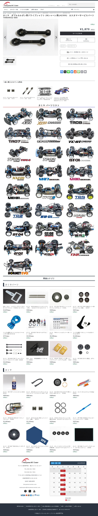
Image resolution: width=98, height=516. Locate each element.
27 (59, 468)
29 (69, 468)
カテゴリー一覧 (14, 9)
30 (75, 468)
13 (75, 478)
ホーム (6, 9)
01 (85, 468)
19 (69, 482)
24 (59, 487)
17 (59, 482)
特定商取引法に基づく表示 (33, 506)
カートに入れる (77, 33)
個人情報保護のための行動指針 (50, 506)
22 (85, 482)
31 (80, 468)
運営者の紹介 (20, 506)
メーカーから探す (24, 9)
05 (69, 473)
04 (64, 473)
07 (80, 473)
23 (54, 487)
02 (54, 473)
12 (69, 478)
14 (80, 478)
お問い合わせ (34, 9)
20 (75, 482)
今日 (53, 463)
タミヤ (14, 13)
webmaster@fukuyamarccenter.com (30, 487)
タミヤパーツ (71, 46)
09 (54, 478)
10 (59, 478)
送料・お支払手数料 (66, 506)
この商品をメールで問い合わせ (78, 58)
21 (80, 482)
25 (64, 487)
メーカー (9, 13)
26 (54, 468)
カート (63, 5)
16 (54, 482)
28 (64, 468)
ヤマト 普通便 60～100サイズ (79, 52)
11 (64, 478)
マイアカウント (51, 5)
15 (85, 478)
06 (75, 473)
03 (59, 473)
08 (85, 473)
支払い (58, 5)
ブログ (42, 9)
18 (64, 482)
